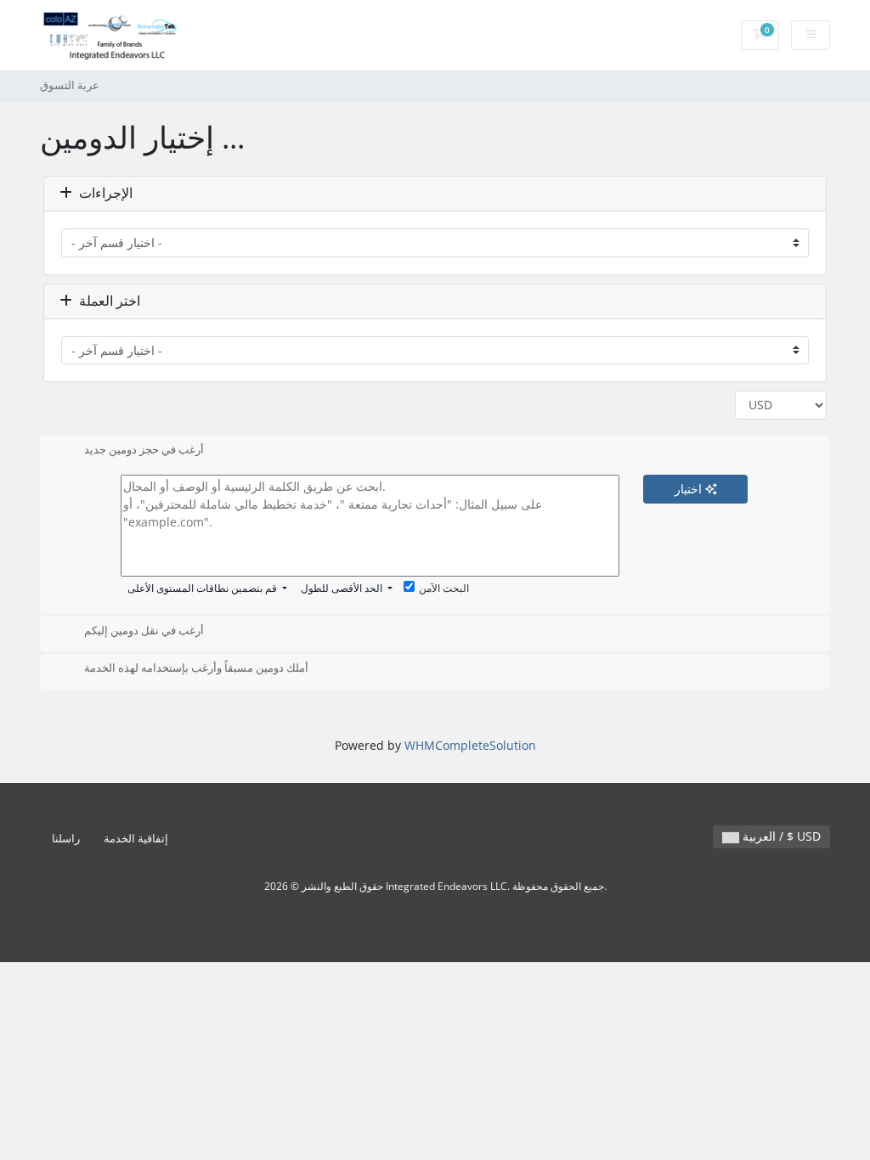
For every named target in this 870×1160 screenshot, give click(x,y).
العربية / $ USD (780, 836)
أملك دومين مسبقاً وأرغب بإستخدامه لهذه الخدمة (196, 668)
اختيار (690, 489)
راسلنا (66, 838)
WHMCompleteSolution (470, 745)
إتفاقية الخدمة (136, 838)
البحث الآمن (444, 588)
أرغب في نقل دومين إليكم (144, 630)
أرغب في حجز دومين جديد (144, 450)
